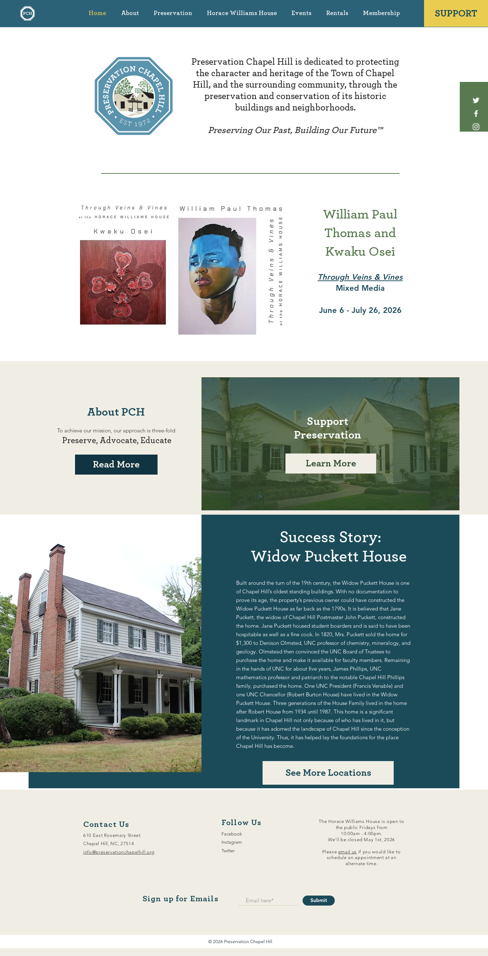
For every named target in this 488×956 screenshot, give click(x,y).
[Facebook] (476, 113)
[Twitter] (476, 100)
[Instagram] (476, 126)
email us (347, 851)
